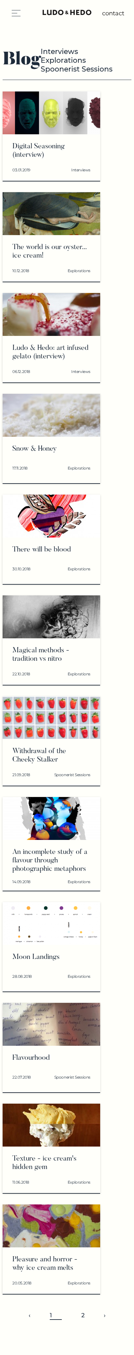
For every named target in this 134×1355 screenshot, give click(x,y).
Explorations (63, 60)
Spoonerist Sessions (77, 69)
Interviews (59, 51)
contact (113, 13)
